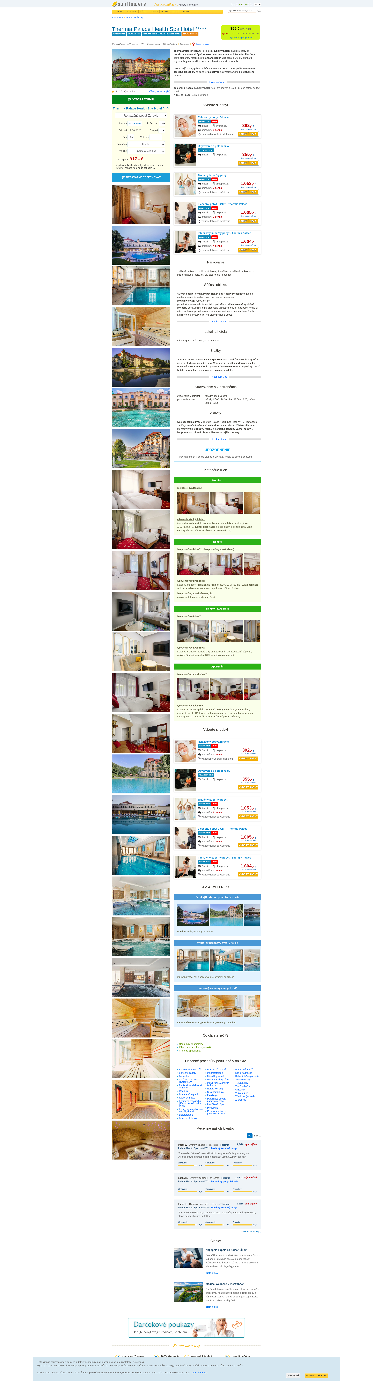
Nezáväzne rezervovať (143, 177)
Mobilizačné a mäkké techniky (218, 1084)
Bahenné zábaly (187, 1073)
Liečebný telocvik (188, 1118)
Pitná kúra (212, 1108)
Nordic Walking (215, 1088)
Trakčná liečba (242, 1086)
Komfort (146, 144)
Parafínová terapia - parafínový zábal (217, 1099)
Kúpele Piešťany (134, 17)
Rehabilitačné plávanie (247, 1076)
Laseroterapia (186, 1115)
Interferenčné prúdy (189, 1094)
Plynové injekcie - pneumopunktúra (216, 1112)
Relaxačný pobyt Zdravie (213, 117)
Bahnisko (184, 1076)
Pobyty (154, 11)
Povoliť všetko (316, 1375)
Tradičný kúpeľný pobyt (212, 175)
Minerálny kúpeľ (215, 1076)
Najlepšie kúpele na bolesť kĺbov (226, 1250)
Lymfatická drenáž (216, 1069)
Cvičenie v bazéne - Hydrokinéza (189, 1080)
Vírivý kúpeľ (241, 1093)
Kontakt (185, 11)
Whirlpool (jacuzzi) (245, 1096)
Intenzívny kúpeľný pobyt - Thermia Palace (224, 233)
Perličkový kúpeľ (215, 1104)
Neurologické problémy (191, 1044)
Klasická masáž (187, 1097)
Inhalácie (184, 1091)
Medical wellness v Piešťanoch (225, 1284)
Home (120, 11)
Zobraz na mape (202, 44)
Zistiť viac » (212, 1273)
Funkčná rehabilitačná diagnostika (190, 1086)
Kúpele (143, 11)
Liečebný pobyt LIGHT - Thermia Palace (222, 204)
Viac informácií (199, 1372)
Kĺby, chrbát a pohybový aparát (195, 1047)
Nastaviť (293, 1375)
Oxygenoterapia (215, 1092)
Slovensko (117, 17)
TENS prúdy (241, 1083)
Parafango (212, 1095)
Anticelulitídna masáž (190, 1069)
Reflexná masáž (243, 1073)
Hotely (164, 11)
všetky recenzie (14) (252, 1231)
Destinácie (132, 11)
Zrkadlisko (240, 1100)
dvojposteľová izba (146, 151)
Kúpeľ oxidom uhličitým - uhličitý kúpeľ (191, 1110)
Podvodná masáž (244, 1069)
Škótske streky (242, 1079)
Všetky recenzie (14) (159, 91)
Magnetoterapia (215, 1073)
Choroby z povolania (189, 1050)
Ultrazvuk (240, 1089)
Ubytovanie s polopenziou (241, 37)
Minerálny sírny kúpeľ (218, 1079)
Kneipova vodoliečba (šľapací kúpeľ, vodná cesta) (190, 1103)
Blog (174, 11)
